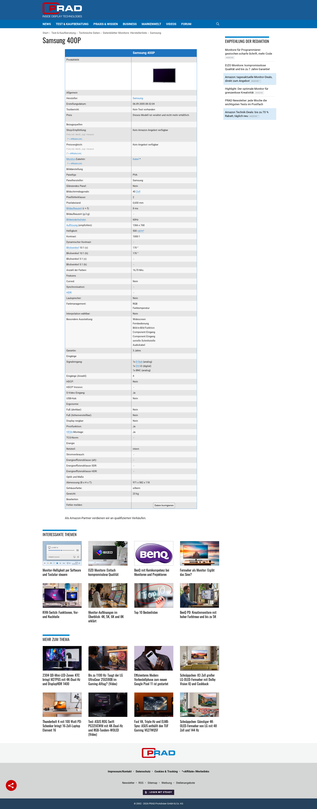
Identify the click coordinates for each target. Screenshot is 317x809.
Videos (171, 24)
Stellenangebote (185, 782)
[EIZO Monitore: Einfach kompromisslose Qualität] (108, 553)
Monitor (70, 159)
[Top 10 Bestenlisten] (154, 595)
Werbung (166, 782)
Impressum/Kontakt (120, 771)
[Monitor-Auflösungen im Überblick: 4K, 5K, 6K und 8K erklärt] (108, 595)
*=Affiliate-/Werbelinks (195, 771)
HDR (68, 292)
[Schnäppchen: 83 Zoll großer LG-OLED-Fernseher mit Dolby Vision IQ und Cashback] (199, 658)
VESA (69, 432)
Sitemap (152, 782)
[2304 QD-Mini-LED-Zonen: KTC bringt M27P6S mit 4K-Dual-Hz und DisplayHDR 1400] (62, 658)
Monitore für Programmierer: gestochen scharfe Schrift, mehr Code (248, 53)
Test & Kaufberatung (72, 24)
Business (130, 24)
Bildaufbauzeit (74, 208)
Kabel (136, 159)
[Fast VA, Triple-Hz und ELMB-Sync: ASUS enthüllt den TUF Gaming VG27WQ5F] (154, 704)
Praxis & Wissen (105, 24)
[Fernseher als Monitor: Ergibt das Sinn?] (199, 553)
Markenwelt (151, 24)
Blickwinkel (72, 247)
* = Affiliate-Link (75, 139)
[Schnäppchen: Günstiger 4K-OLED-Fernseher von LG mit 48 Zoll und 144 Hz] (199, 704)
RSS (141, 782)
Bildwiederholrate (76, 219)
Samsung (138, 98)
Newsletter (128, 782)
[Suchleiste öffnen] (218, 24)
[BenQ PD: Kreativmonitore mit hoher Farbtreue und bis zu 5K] (199, 595)
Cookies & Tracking (166, 771)
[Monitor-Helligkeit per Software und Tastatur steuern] (62, 553)
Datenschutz (143, 771)
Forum (186, 24)
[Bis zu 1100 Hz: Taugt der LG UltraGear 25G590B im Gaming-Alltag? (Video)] (108, 658)
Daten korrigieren (164, 505)
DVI (138, 366)
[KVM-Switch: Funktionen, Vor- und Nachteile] (62, 595)
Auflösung (72, 225)
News (47, 24)
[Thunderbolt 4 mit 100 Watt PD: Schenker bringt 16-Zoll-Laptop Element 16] (62, 704)
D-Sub (139, 361)
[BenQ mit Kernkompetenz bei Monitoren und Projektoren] (154, 553)
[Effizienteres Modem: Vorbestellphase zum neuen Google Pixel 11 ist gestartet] (154, 658)
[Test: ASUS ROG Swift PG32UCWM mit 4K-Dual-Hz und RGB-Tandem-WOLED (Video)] (108, 704)
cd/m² (140, 230)
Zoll (138, 191)
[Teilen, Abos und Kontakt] (11, 785)
